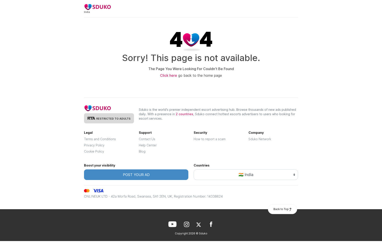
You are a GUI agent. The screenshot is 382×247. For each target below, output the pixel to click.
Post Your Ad (136, 174)
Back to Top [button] (281, 209)
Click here (168, 75)
